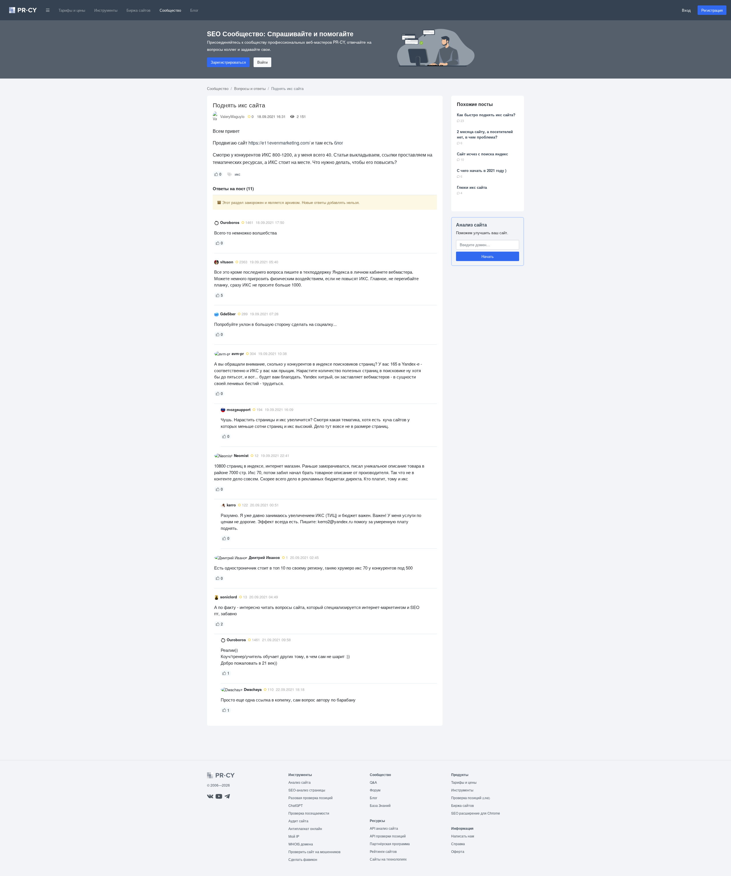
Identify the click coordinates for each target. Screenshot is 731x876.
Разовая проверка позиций (310, 797)
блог (338, 142)
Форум (375, 789)
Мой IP (293, 836)
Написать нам (462, 835)
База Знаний (380, 805)
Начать (487, 256)
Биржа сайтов (138, 10)
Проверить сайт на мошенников (314, 851)
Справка (458, 843)
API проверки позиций (388, 835)
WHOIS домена (300, 843)
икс (237, 174)
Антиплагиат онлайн (305, 828)
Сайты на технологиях (388, 859)
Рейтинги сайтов (383, 851)
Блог (194, 10)
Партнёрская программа (390, 843)
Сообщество (170, 10)
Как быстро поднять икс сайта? (486, 114)
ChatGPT (295, 805)
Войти (262, 62)
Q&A (373, 782)
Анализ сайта (471, 224)
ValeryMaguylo (232, 116)
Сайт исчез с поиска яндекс (482, 154)
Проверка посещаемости (308, 813)
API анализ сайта (384, 828)
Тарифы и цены (72, 10)
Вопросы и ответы (250, 88)
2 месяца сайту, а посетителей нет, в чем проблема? (485, 134)
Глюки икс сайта (472, 187)
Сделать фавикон (302, 859)
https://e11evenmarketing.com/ (279, 142)
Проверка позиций (470, 797)
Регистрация (712, 10)
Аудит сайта (298, 820)
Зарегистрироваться (228, 62)
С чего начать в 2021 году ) (481, 170)
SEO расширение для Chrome (475, 813)
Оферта (457, 851)
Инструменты (105, 10)
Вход (686, 10)
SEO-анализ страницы (306, 789)
